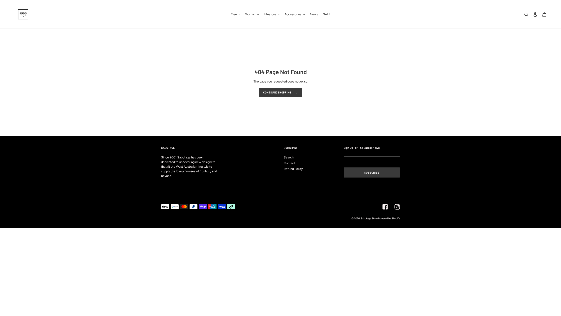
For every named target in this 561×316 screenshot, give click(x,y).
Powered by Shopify (389, 218)
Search (289, 157)
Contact (289, 163)
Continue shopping (277, 92)
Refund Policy (293, 169)
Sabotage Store (369, 218)
